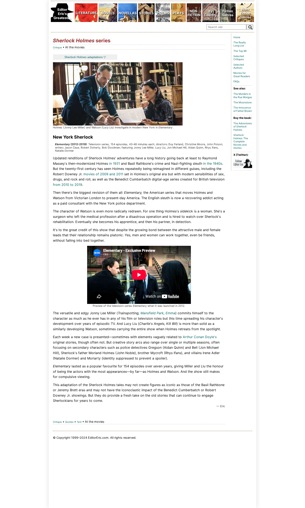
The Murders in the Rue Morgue (242, 95)
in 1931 (114, 163)
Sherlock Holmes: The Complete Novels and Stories (240, 141)
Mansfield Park (152, 313)
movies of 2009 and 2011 (103, 174)
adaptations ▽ (85, 57)
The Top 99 (239, 50)
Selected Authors (238, 66)
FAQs (236, 81)
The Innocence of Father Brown (242, 109)
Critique (57, 47)
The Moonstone (242, 102)
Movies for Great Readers (241, 74)
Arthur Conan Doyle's (200, 337)
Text (79, 421)
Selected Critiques (238, 58)
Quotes (69, 421)
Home (236, 37)
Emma (170, 313)
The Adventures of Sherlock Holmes (242, 126)
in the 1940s (212, 163)
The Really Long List (239, 44)
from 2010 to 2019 (67, 185)
